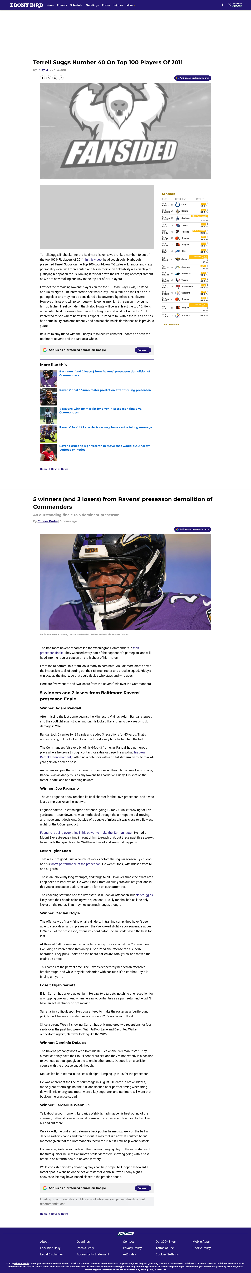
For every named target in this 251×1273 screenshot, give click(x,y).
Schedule (76, 5)
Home (44, 469)
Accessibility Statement (93, 1254)
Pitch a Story (85, 1248)
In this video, (93, 259)
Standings (92, 5)
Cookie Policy (202, 1248)
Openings (83, 1241)
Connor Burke (48, 521)
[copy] (61, 77)
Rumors (62, 5)
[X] (229, 4)
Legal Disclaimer (51, 1254)
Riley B (43, 69)
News (50, 5)
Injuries (118, 5)
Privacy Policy (132, 1248)
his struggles (144, 895)
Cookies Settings (167, 1254)
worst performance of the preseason (76, 864)
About (44, 1241)
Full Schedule (171, 324)
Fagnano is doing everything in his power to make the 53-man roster (86, 832)
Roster (106, 5)
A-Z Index (129, 1254)
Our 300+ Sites (166, 1241)
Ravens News (59, 469)
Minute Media (21, 1263)
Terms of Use (165, 1248)
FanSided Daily (50, 1248)
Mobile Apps (201, 1241)
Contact (128, 1241)
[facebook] (222, 4)
